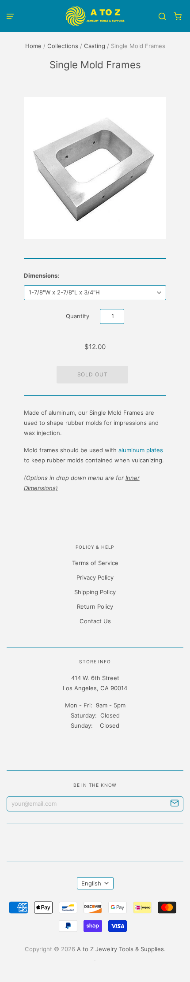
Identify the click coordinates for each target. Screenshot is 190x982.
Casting (94, 45)
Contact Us (95, 621)
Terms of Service (95, 562)
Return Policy (95, 606)
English (91, 883)
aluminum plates (140, 450)
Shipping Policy (95, 591)
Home (33, 45)
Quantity (77, 316)
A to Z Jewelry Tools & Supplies (120, 948)
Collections (62, 45)
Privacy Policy (95, 577)
